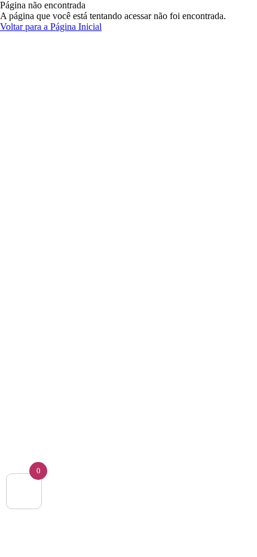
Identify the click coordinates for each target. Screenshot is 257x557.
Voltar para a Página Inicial (51, 27)
